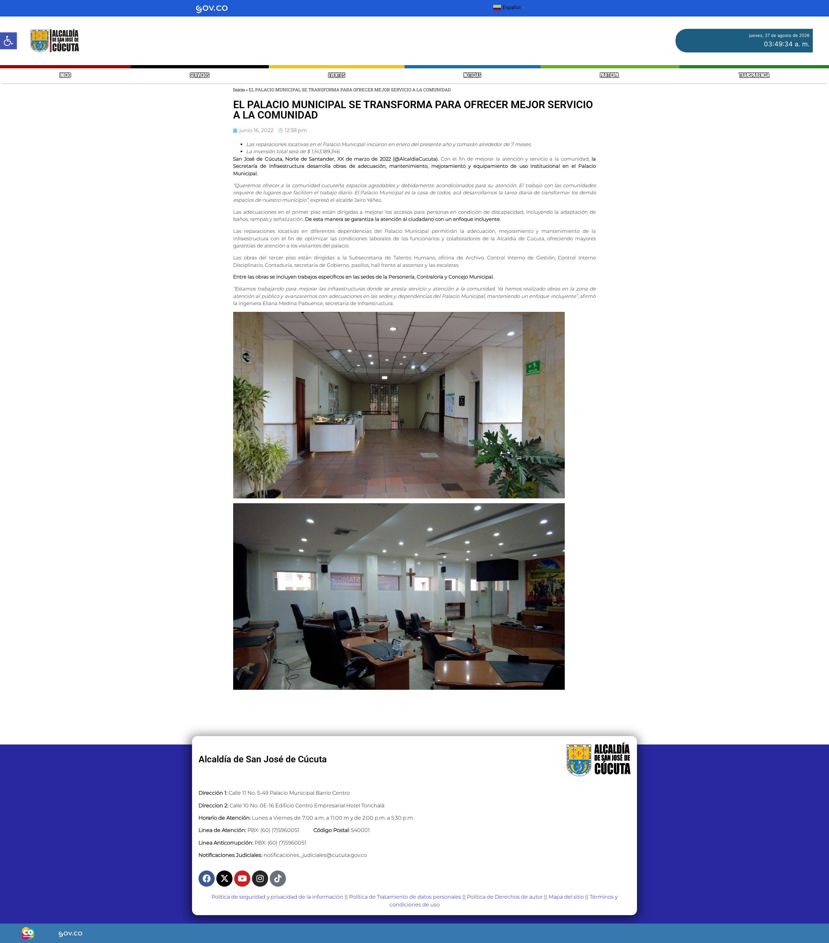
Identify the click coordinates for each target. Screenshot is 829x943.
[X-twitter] (224, 878)
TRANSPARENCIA (754, 75)
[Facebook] (207, 878)
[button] (8, 40)
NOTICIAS (472, 75)
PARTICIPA (610, 75)
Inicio (239, 90)
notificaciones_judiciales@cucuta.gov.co (315, 855)
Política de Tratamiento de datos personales (405, 897)
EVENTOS (336, 75)
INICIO (65, 75)
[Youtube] (242, 878)
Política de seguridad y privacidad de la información (277, 897)
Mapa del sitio (566, 897)
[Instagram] (260, 878)
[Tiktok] (278, 878)
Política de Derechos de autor (505, 897)
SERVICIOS (199, 75)
